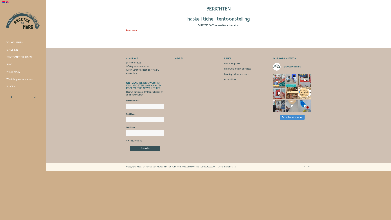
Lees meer (131, 30)
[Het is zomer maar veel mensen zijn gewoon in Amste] (292, 93)
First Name (130, 114)
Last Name (130, 127)
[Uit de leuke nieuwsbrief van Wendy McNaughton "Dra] (279, 80)
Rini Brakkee (230, 79)
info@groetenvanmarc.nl (137, 66)
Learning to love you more (236, 74)
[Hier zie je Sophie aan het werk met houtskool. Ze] (279, 106)
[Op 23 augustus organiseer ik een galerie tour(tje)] (304, 93)
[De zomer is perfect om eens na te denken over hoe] (292, 106)
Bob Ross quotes (232, 63)
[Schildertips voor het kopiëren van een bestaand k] (304, 80)
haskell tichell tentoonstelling (218, 19)
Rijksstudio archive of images (237, 69)
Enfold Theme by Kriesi (227, 167)
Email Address (133, 100)
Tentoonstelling (219, 25)
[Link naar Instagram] (34, 97)
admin (236, 25)
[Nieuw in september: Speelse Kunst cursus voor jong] (304, 106)
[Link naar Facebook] (11, 97)
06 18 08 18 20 (133, 63)
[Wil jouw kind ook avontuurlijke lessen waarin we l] (292, 80)
